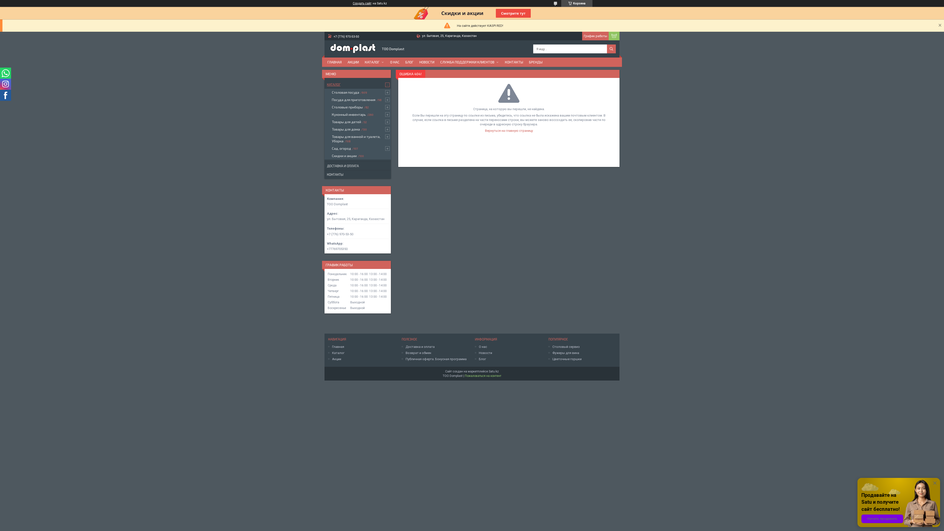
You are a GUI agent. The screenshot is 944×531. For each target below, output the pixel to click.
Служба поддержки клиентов (467, 62)
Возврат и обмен (418, 353)
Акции (353, 62)
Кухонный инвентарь (349, 114)
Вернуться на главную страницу (509, 131)
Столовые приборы (347, 107)
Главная (334, 62)
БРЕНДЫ (536, 62)
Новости (426, 62)
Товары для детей (346, 122)
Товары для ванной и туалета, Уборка (356, 138)
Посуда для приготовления (353, 100)
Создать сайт (362, 3)
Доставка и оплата (343, 166)
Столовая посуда (345, 92)
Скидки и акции (344, 156)
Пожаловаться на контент (483, 376)
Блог (409, 62)
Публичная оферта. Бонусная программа (436, 359)
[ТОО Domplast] (352, 49)
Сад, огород (341, 148)
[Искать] (611, 48)
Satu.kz (494, 371)
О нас (394, 62)
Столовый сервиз (566, 347)
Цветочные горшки (567, 359)
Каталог (372, 62)
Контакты (514, 62)
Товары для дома (346, 129)
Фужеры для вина (565, 353)
